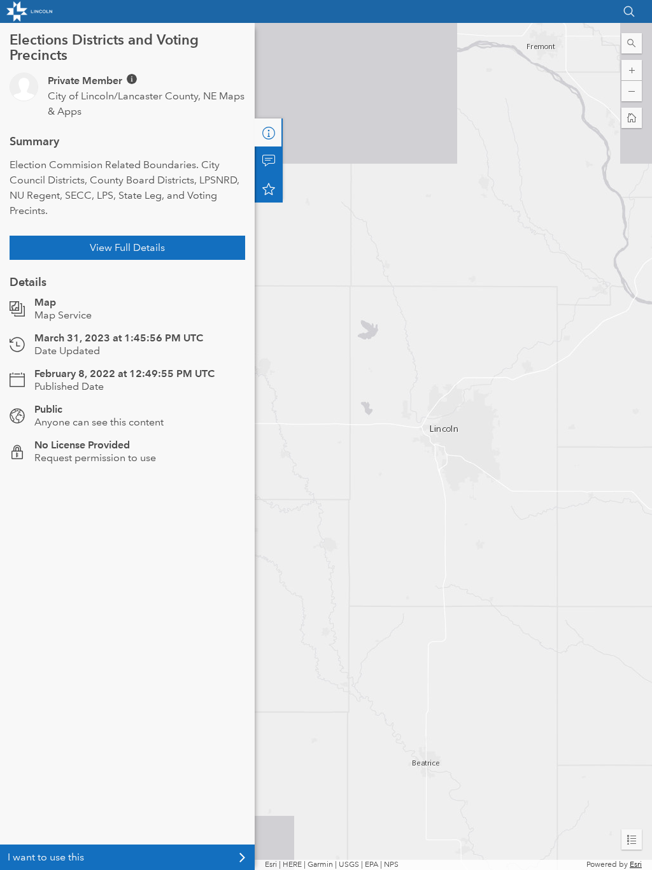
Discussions (269, 160)
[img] (131, 79)
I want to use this (46, 857)
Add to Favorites (269, 189)
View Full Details (127, 247)
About (269, 132)
